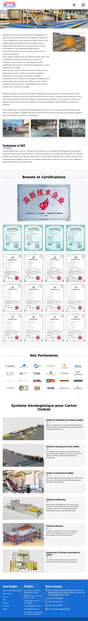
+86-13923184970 (55, 605)
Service (5, 597)
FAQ (4, 600)
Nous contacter (54, 586)
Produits (28, 586)
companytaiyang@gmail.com (59, 609)
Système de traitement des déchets (60, 472)
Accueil (39, 12)
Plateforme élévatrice (54, 525)
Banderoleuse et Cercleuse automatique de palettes (63, 553)
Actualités (6, 606)
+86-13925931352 (55, 602)
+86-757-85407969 (55, 598)
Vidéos (5, 609)
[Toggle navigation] (83, 4)
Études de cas (7, 593)
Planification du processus (11, 590)
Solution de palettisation (56, 499)
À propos (6, 603)
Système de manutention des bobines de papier (64, 419)
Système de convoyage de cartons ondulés (62, 446)
